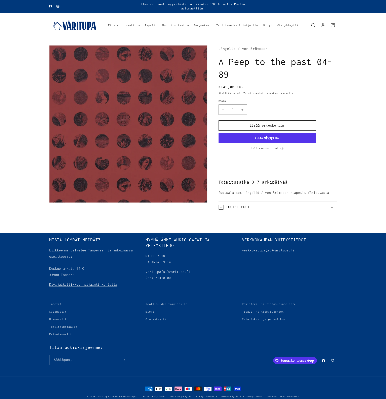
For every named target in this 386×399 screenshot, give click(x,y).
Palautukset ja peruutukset (264, 319)
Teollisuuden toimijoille (166, 304)
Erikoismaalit (60, 334)
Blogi (150, 311)
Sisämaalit (58, 311)
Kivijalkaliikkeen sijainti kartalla (83, 284)
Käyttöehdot (206, 396)
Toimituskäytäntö (230, 396)
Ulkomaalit (58, 319)
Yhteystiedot (254, 396)
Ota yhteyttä (156, 319)
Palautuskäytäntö (153, 396)
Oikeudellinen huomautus (283, 396)
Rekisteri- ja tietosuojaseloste (269, 304)
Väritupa (103, 396)
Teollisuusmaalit (63, 326)
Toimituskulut (253, 93)
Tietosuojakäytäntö (182, 396)
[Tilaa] (124, 360)
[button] (132, 25)
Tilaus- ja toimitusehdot (263, 311)
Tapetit (55, 304)
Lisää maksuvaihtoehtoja (267, 148)
